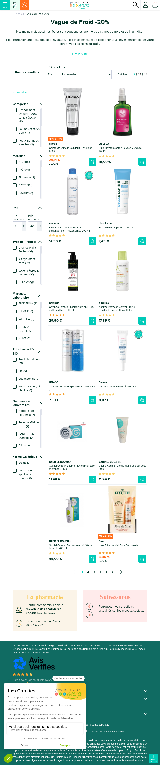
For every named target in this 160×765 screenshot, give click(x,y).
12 (133, 74)
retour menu (153, 760)
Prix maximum (34, 221)
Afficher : (123, 74)
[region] (27, 127)
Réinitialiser (21, 92)
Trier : (51, 74)
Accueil (20, 14)
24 (139, 74)
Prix (15, 208)
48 (145, 74)
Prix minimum (19, 221)
